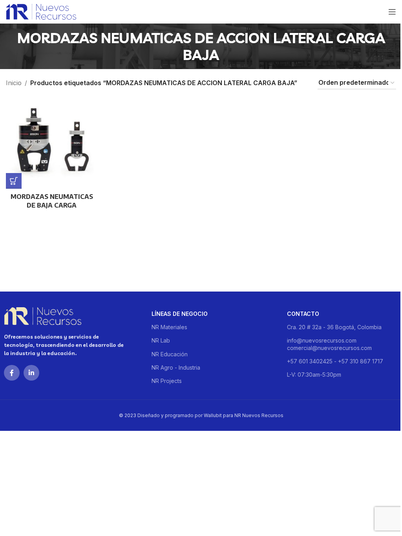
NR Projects (167, 380)
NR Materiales (169, 327)
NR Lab (161, 340)
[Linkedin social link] (31, 373)
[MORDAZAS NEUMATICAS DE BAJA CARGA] (52, 143)
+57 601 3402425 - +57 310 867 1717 (335, 361)
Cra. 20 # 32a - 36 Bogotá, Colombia (334, 327)
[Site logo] (41, 11)
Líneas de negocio (180, 313)
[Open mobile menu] (392, 12)
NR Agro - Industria (176, 367)
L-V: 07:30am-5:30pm (314, 374)
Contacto (303, 313)
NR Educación (170, 354)
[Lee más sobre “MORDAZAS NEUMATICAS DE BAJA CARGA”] (14, 181)
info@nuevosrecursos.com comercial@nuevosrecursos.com (329, 344)
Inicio (14, 83)
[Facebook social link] (12, 373)
